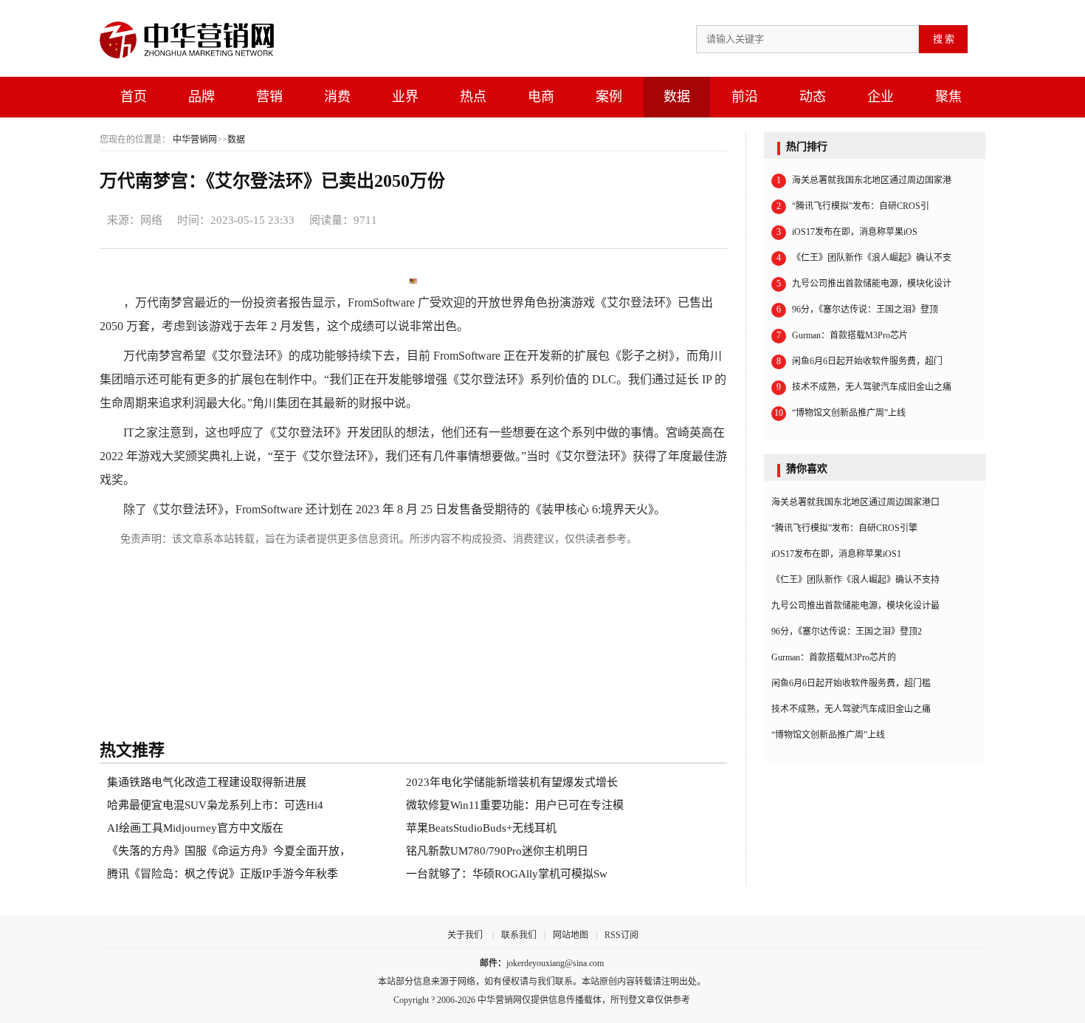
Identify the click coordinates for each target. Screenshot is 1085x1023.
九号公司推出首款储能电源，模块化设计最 (855, 606)
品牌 (201, 96)
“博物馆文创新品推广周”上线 (840, 413)
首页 (133, 96)
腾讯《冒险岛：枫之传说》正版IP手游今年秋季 (222, 874)
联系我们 (519, 935)
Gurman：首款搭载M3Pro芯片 (842, 335)
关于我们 (465, 935)
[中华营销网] (196, 59)
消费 (337, 96)
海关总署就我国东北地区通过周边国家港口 (855, 502)
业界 (405, 96)
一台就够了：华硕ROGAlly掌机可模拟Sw (506, 874)
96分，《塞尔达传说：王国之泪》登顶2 (846, 631)
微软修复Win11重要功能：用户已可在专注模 (515, 805)
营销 (269, 96)
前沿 (744, 96)
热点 (473, 96)
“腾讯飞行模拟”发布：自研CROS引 (852, 206)
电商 (541, 96)
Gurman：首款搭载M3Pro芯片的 (833, 657)
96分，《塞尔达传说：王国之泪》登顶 (857, 309)
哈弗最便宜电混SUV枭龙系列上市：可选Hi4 (215, 805)
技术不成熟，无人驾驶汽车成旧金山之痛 (863, 387)
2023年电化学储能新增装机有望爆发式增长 (512, 782)
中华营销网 (195, 139)
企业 (880, 96)
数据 (677, 96)
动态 (812, 96)
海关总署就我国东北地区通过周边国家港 (863, 180)
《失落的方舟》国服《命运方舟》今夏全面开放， (229, 851)
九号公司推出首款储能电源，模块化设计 (863, 283)
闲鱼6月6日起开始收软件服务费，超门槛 (851, 683)
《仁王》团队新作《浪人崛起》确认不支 (863, 258)
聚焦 (948, 96)
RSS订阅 (621, 935)
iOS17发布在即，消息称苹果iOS (846, 232)
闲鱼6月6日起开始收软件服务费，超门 (859, 361)
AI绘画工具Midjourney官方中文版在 (195, 828)
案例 (609, 96)
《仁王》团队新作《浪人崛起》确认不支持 (855, 580)
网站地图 (570, 935)
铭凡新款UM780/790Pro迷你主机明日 (497, 851)
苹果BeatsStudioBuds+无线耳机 (481, 828)
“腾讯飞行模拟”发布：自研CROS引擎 (844, 528)
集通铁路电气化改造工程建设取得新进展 (206, 782)
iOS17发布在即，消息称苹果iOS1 (836, 554)
